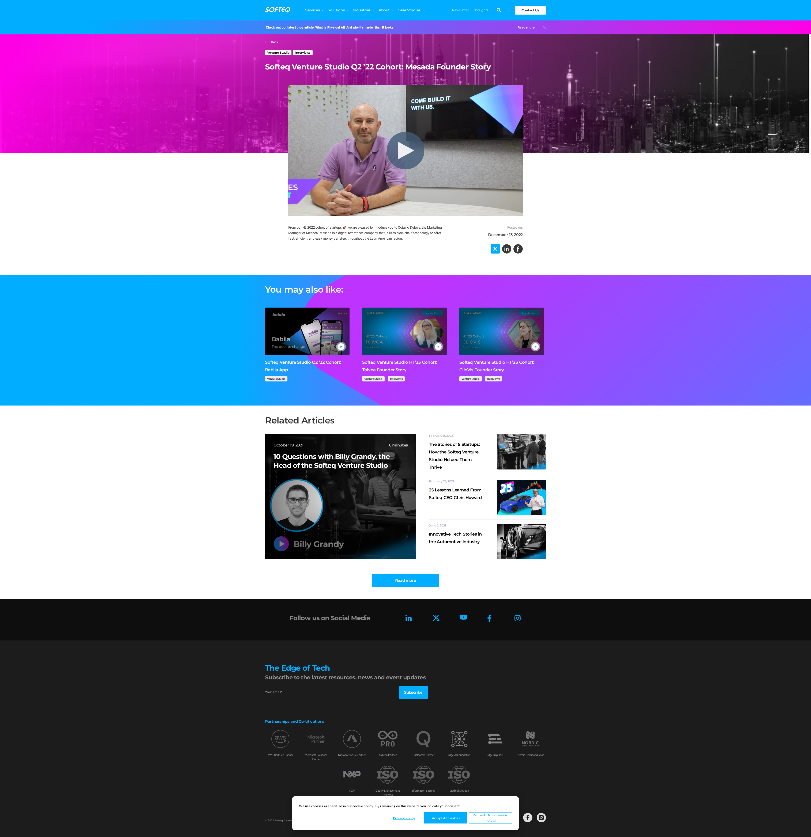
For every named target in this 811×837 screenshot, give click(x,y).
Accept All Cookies (446, 818)
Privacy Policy (404, 818)
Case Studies (409, 10)
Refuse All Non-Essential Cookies (490, 818)
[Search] (498, 10)
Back (274, 42)
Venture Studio (278, 52)
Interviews (302, 52)
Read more (526, 27)
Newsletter (460, 10)
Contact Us (530, 10)
